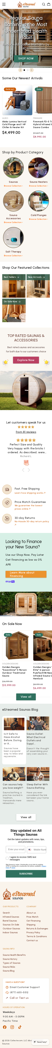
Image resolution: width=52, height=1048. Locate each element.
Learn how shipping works (29, 493)
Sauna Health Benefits (14, 955)
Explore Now (26, 360)
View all (26, 696)
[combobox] (29, 849)
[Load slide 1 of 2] (24, 70)
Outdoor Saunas (11, 928)
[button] (4, 4)
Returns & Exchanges (37, 928)
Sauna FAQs (9, 967)
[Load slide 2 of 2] (28, 70)
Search (6, 912)
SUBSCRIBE (26, 874)
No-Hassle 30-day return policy (32, 521)
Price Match (32, 916)
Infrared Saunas (11, 916)
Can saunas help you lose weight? (13, 786)
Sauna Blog (8, 970)
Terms (13, 867)
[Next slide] (32, 70)
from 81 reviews (26, 432)
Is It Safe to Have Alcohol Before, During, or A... (13, 738)
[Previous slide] (20, 70)
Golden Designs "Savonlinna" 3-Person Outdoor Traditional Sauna (14, 671)
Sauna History (10, 959)
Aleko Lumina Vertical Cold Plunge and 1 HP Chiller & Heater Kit (14, 124)
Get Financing (33, 920)
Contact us (32, 940)
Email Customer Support (25, 987)
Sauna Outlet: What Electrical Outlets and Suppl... (36, 738)
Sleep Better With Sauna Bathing (37, 786)
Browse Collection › (13, 186)
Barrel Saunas (10, 920)
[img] (26, 426)
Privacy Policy (33, 932)
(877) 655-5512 (19, 992)
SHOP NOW (26, 58)
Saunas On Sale (11, 924)
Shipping (30, 924)
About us (31, 912)
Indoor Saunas (10, 932)
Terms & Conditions (36, 936)
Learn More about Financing (22, 574)
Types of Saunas (11, 963)
